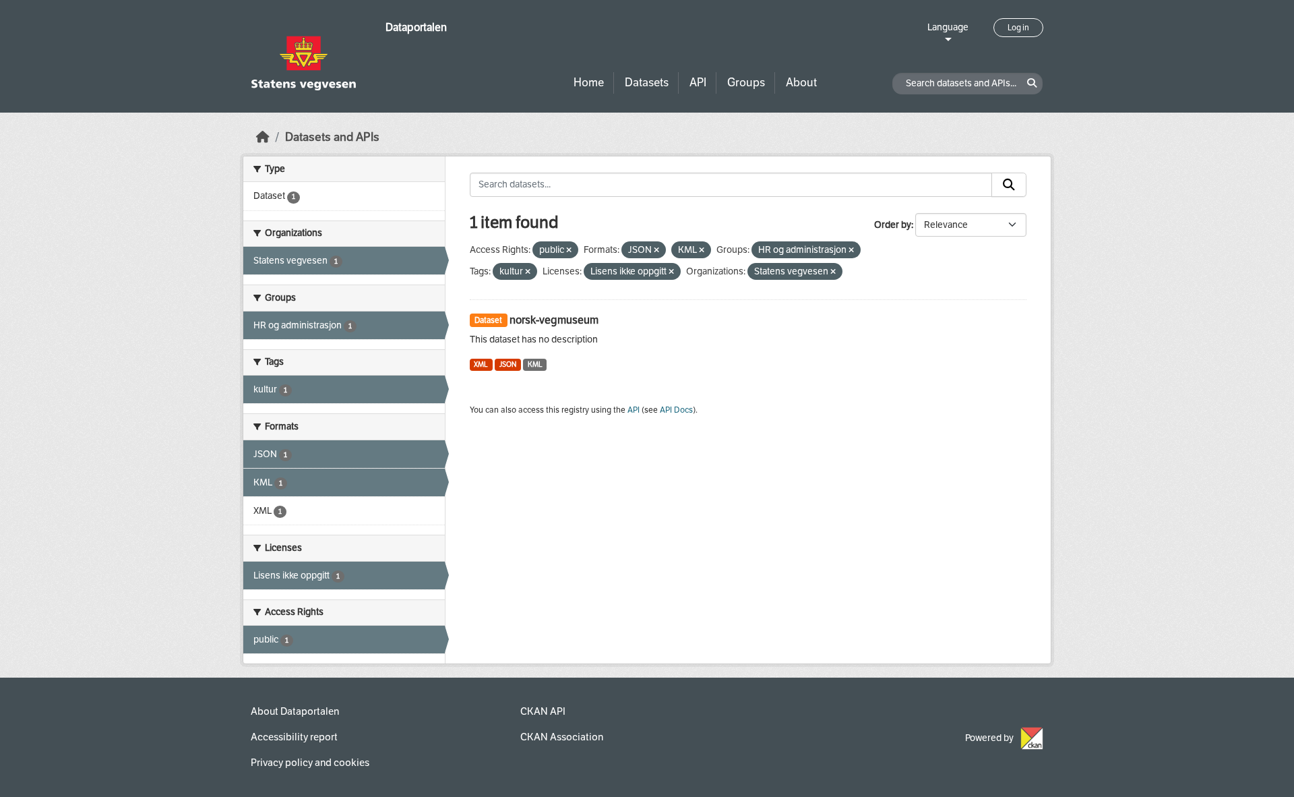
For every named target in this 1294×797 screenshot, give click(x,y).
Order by (892, 225)
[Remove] (569, 250)
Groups (746, 83)
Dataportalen (416, 27)
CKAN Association (561, 737)
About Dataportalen (295, 711)
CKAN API (542, 711)
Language (947, 27)
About (801, 83)
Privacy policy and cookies (310, 763)
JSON (507, 364)
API (697, 83)
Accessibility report (294, 737)
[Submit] (1008, 185)
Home (589, 83)
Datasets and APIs (332, 137)
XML (481, 364)
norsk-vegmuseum (554, 320)
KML (535, 364)
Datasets (647, 83)
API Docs (676, 410)
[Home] (263, 137)
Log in (1018, 27)
